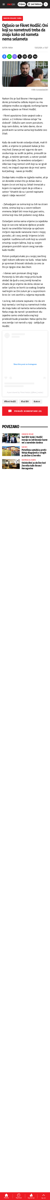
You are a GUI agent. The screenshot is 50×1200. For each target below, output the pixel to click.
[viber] (14, 56)
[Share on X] (19, 56)
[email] (24, 56)
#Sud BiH (25, 401)
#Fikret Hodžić (10, 401)
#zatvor (37, 401)
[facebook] (4, 56)
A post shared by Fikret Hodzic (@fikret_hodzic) (25, 392)
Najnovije (19, 1198)
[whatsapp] (9, 56)
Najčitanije (31, 1198)
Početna (6, 1198)
